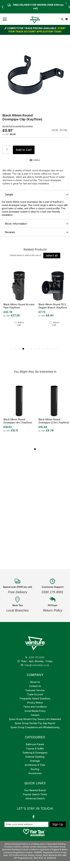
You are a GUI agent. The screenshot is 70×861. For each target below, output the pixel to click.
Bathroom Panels (35, 744)
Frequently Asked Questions (35, 698)
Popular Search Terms (35, 794)
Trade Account (35, 694)
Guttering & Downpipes (35, 752)
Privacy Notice (35, 702)
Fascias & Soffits (35, 748)
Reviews (10, 232)
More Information (16, 223)
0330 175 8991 (36, 657)
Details (9, 194)
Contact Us (35, 686)
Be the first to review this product (17, 126)
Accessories (35, 773)
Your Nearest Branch (35, 790)
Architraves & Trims (35, 764)
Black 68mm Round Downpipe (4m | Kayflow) (17, 421)
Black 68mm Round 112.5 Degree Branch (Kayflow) (52, 306)
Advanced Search (35, 798)
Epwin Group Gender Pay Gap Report (35, 723)
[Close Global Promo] (66, 3)
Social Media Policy (35, 711)
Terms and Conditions (35, 706)
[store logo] (35, 20)
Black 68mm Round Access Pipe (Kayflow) (19, 306)
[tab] (35, 194)
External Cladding (35, 756)
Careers (35, 715)
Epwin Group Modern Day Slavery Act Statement (35, 719)
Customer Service (35, 690)
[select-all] (51, 255)
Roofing (35, 769)
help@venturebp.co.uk (36, 665)
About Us (35, 682)
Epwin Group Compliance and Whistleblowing (35, 727)
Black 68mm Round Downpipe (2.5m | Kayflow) (53, 421)
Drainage (35, 760)
